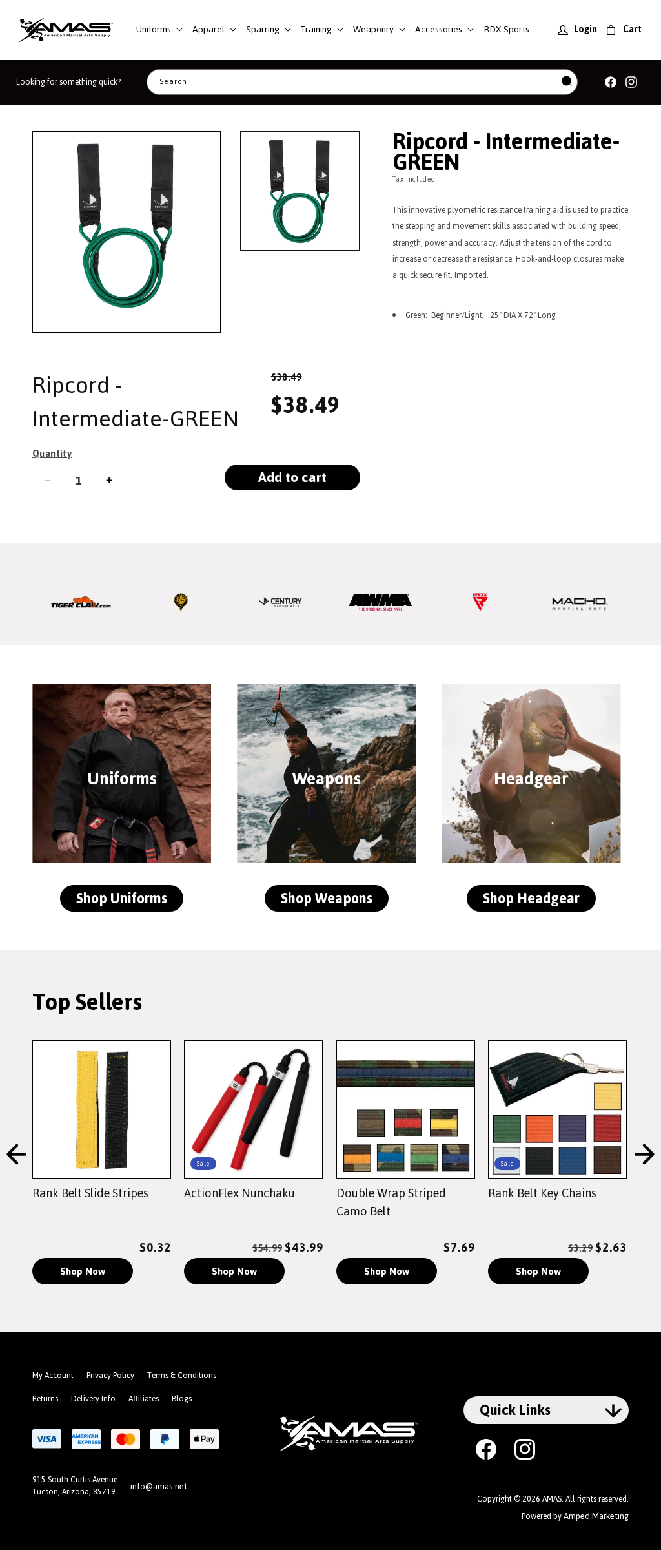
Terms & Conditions (181, 1375)
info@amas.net (158, 1486)
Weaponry (373, 29)
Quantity (52, 453)
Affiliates (143, 1399)
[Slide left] (16, 1156)
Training (316, 29)
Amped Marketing (596, 1516)
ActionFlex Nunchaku (239, 1193)
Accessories (438, 29)
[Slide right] (644, 1156)
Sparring (263, 29)
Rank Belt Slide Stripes (90, 1193)
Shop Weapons (326, 898)
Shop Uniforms (121, 898)
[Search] (567, 82)
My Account (53, 1375)
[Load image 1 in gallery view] (300, 191)
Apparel (208, 29)
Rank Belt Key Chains (542, 1193)
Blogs (182, 1399)
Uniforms (153, 29)
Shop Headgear (531, 898)
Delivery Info (93, 1399)
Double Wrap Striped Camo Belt (391, 1202)
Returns (45, 1399)
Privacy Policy (110, 1375)
